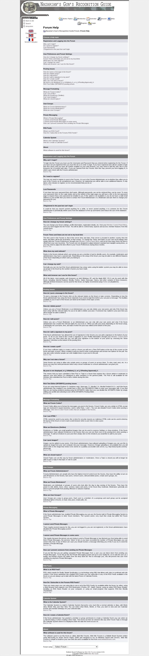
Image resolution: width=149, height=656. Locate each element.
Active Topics (68, 18)
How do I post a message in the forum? (57, 72)
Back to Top (47, 171)
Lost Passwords (49, 47)
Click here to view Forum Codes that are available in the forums (73, 410)
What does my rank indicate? (53, 60)
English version (31, 33)
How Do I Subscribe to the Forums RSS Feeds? (60, 133)
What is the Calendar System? (54, 141)
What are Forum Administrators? (54, 107)
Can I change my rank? (51, 62)
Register (84, 23)
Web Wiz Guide (93, 653)
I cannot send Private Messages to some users (60, 121)
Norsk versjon (31, 37)
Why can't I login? (49, 44)
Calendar (93, 18)
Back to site (30, 21)
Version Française (31, 42)
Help (113, 18)
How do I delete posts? (51, 73)
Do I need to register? (51, 46)
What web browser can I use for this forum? (58, 64)
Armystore (29, 26)
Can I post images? (50, 97)
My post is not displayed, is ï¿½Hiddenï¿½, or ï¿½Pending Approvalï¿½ (68, 82)
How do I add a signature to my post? (56, 77)
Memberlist (81, 18)
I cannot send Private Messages (54, 120)
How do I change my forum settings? (56, 57)
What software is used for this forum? (56, 150)
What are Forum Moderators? (53, 108)
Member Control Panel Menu (117, 225)
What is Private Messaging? (53, 118)
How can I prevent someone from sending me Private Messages (66, 123)
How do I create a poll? (51, 79)
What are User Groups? (51, 110)
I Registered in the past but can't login (56, 49)
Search (28, 23)
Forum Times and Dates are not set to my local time (61, 59)
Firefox (105, 282)
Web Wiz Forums (90, 652)
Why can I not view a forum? (53, 80)
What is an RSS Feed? (51, 131)
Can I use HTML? (49, 94)
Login (94, 23)
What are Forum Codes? (52, 92)
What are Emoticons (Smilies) (53, 95)
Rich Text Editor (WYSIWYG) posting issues (58, 84)
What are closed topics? (51, 99)
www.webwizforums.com (106, 639)
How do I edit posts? (50, 75)
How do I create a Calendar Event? (55, 142)
